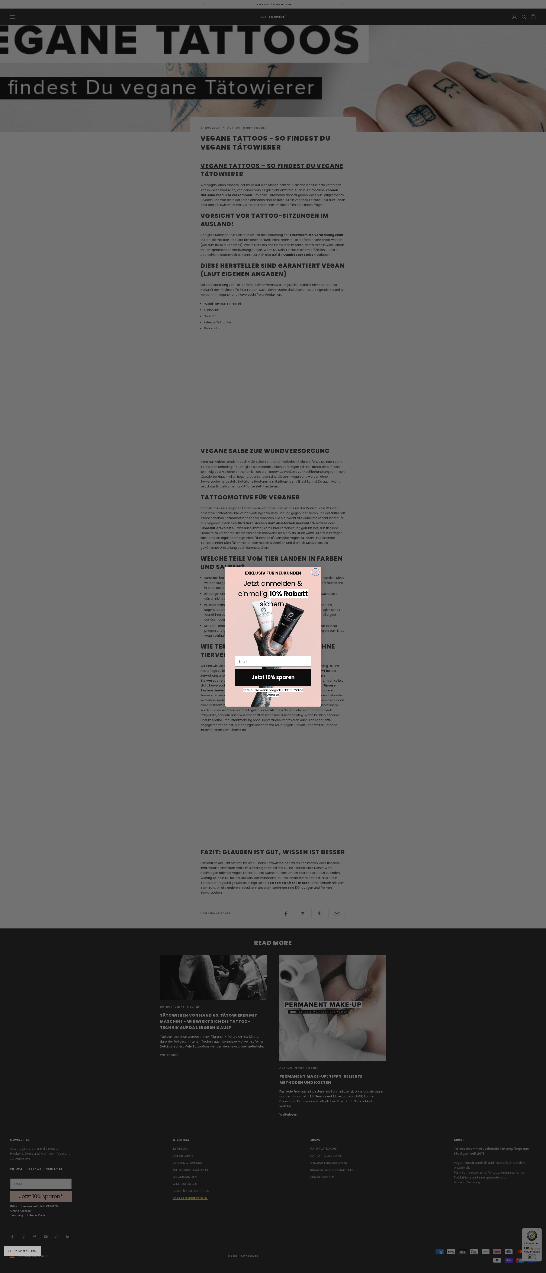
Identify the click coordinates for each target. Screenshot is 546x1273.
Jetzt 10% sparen (273, 677)
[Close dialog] (315, 572)
